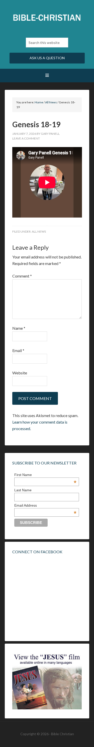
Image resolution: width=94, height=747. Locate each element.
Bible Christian (47, 17)
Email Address (45, 505)
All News (39, 231)
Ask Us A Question (47, 58)
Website (19, 372)
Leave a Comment (26, 138)
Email (18, 350)
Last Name (23, 490)
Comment (22, 276)
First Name (45, 475)
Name (18, 328)
